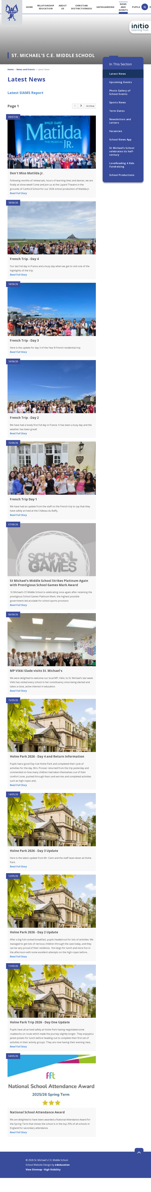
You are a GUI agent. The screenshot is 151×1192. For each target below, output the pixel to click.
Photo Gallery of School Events (120, 92)
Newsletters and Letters (120, 121)
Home (11, 69)
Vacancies (115, 131)
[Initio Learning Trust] (140, 27)
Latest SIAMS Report (25, 92)
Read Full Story (18, 193)
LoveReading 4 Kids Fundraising (121, 164)
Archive (90, 106)
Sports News (117, 102)
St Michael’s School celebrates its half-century (121, 151)
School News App (120, 139)
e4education (62, 1164)
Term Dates (117, 110)
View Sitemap (34, 1169)
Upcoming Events (120, 82)
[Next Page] (81, 105)
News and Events (26, 69)
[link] (75, 105)
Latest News (117, 73)
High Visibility (52, 1169)
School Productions (121, 175)
